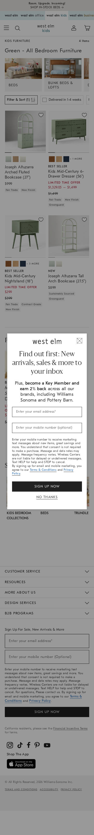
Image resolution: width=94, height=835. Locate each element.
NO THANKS (47, 497)
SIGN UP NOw (47, 486)
